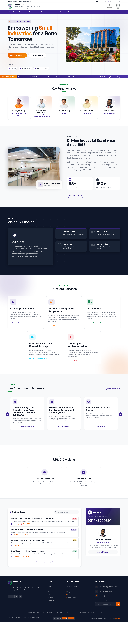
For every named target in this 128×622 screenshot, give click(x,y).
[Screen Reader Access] (102, 1)
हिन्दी (119, 1)
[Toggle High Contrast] (115, 1)
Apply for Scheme (42, 68)
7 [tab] (69, 433)
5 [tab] (64, 433)
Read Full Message (103, 552)
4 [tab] (61, 433)
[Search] (118, 12)
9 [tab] (74, 433)
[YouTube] (16, 596)
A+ (111, 1)
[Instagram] (20, 596)
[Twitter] (13, 596)
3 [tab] (59, 433)
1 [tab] (54, 433)
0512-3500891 (99, 520)
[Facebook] (9, 596)
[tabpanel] (27, 413)
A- (106, 1)
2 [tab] (56, 433)
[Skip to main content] (94, 1)
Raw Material (26, 68)
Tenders (13, 68)
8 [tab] (72, 433)
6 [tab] (67, 433)
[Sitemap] (97, 1)
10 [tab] (77, 433)
